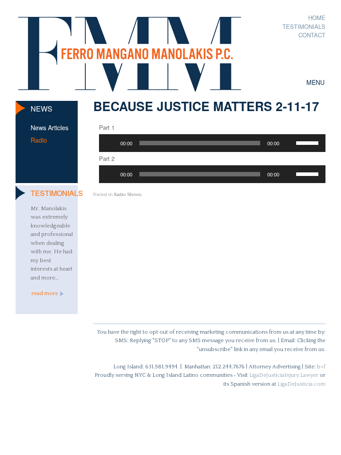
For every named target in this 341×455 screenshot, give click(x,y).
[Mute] (289, 143)
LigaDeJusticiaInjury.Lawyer (283, 375)
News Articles (49, 127)
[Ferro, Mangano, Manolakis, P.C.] (130, 50)
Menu (315, 82)
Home (316, 17)
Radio (39, 140)
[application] (212, 143)
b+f (321, 366)
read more (45, 293)
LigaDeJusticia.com (301, 384)
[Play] (110, 143)
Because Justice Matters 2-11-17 (206, 106)
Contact (311, 35)
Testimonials (303, 26)
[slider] (308, 142)
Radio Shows (128, 194)
